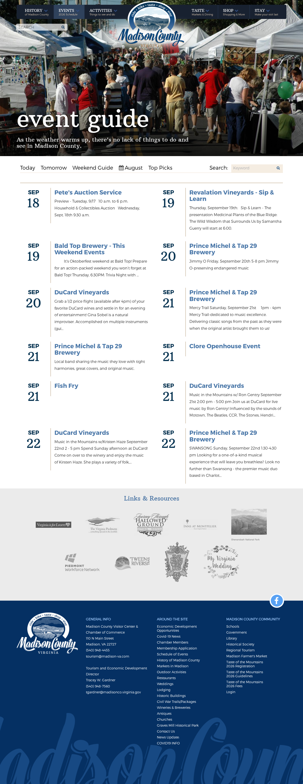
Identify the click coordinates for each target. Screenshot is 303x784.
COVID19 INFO (168, 743)
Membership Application (177, 648)
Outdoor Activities (171, 672)
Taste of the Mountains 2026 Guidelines (244, 674)
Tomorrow (54, 167)
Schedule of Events (172, 654)
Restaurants (166, 678)
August (134, 167)
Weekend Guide (92, 167)
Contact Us (166, 731)
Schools (232, 626)
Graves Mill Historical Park (178, 725)
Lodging (163, 690)
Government (236, 632)
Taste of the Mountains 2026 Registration (244, 664)
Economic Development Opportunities (177, 628)
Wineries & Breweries (173, 707)
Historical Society (240, 644)
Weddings (165, 684)
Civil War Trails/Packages (176, 702)
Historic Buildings (171, 696)
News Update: (168, 737)
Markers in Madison (172, 666)
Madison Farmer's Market (246, 656)
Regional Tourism (240, 650)
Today (27, 167)
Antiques (164, 713)
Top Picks (160, 167)
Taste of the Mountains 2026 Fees (244, 684)
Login (230, 692)
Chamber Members (172, 642)
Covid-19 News (168, 636)
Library (231, 638)
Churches (164, 719)
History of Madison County (178, 660)
